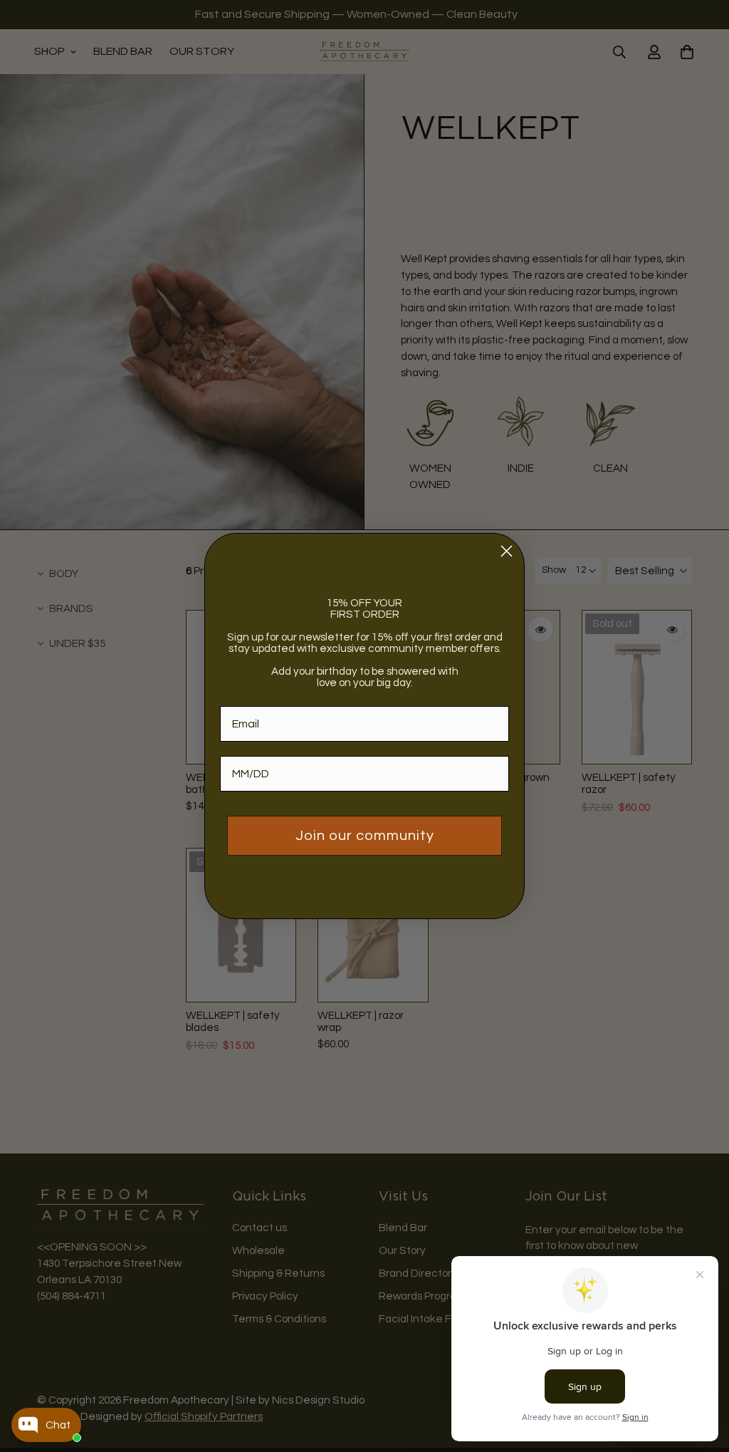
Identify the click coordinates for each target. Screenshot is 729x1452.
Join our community (364, 836)
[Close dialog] (506, 551)
